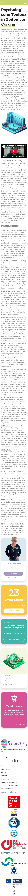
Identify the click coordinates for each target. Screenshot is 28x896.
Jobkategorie (14, 605)
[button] (23, 724)
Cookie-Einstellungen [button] (8, 792)
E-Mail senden (13, 574)
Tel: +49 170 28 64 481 (13, 577)
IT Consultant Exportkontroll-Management (14, 626)
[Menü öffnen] (25, 2)
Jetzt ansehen (14, 611)
